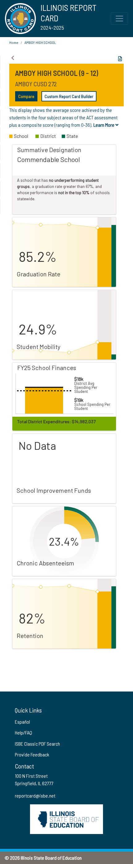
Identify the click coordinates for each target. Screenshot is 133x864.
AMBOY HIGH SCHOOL (40, 42)
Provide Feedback (32, 754)
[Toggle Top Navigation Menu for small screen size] (119, 18)
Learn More (104, 125)
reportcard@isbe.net (35, 795)
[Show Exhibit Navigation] (12, 58)
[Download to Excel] (120, 59)
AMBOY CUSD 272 (36, 83)
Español (22, 722)
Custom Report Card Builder (69, 96)
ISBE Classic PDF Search (37, 744)
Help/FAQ (23, 732)
